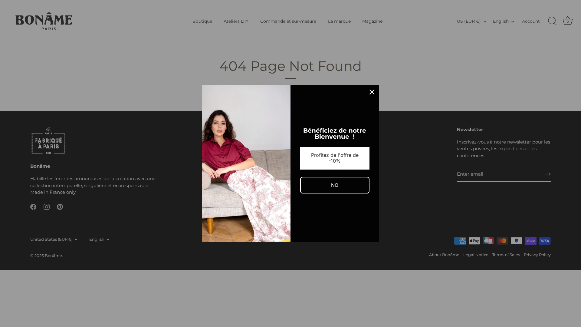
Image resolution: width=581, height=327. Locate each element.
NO (334, 185)
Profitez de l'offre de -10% (335, 158)
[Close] (372, 92)
